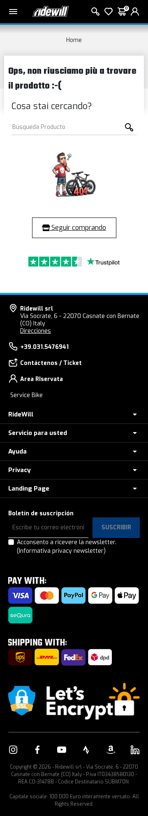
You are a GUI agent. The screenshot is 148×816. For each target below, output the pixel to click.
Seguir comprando (78, 227)
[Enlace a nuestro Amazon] (111, 750)
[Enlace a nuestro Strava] (86, 750)
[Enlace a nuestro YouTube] (62, 750)
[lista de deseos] (108, 11)
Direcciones (35, 331)
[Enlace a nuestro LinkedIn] (135, 750)
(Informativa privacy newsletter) (61, 551)
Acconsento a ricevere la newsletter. (66, 546)
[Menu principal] (13, 11)
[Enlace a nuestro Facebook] (37, 750)
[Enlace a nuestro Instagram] (13, 750)
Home (74, 40)
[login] (135, 11)
